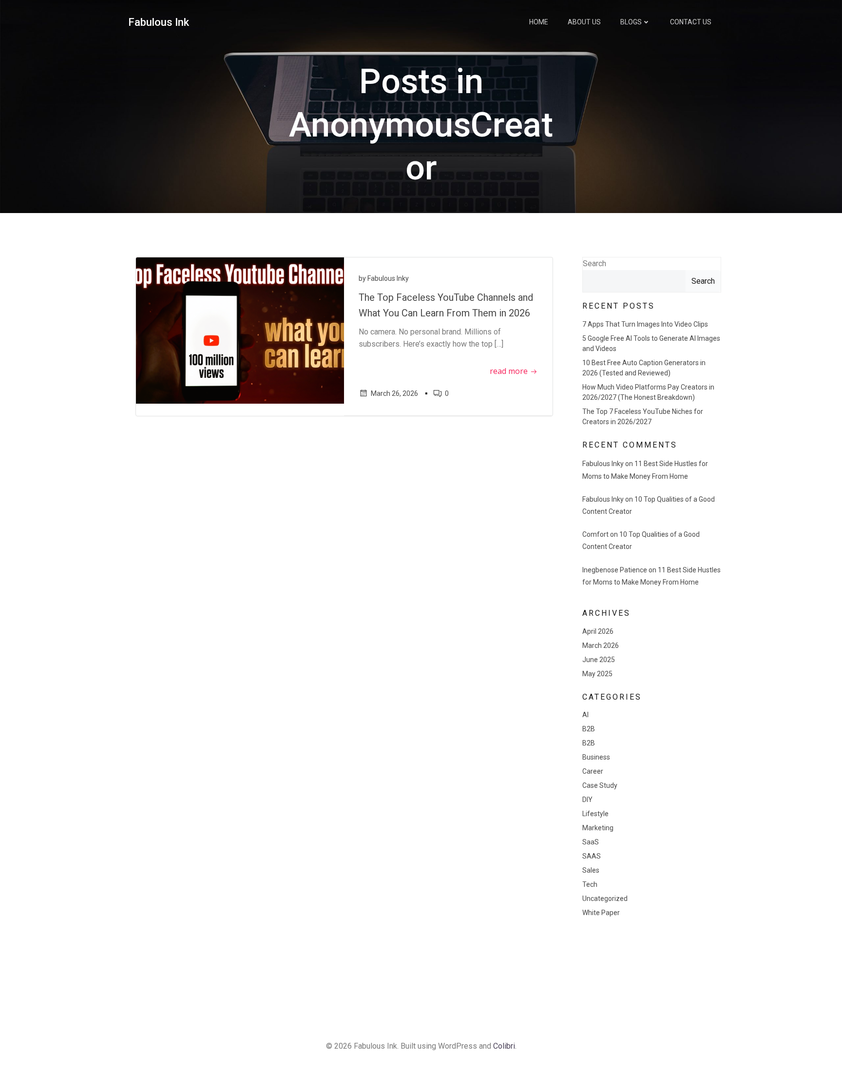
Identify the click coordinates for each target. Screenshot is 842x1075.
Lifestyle (595, 814)
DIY (587, 799)
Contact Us (690, 22)
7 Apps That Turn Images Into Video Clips (645, 324)
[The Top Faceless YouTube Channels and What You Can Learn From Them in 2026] (240, 329)
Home (538, 22)
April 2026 (597, 631)
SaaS (590, 842)
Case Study (599, 785)
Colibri (504, 1046)
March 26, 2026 (394, 393)
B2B (588, 729)
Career (592, 771)
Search (594, 263)
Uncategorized (605, 898)
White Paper (601, 913)
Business (596, 757)
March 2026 (600, 645)
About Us (584, 22)
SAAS (591, 856)
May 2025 (597, 674)
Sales (590, 870)
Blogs (631, 22)
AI (585, 715)
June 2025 (598, 660)
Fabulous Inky (388, 278)
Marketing (597, 828)
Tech (589, 884)
